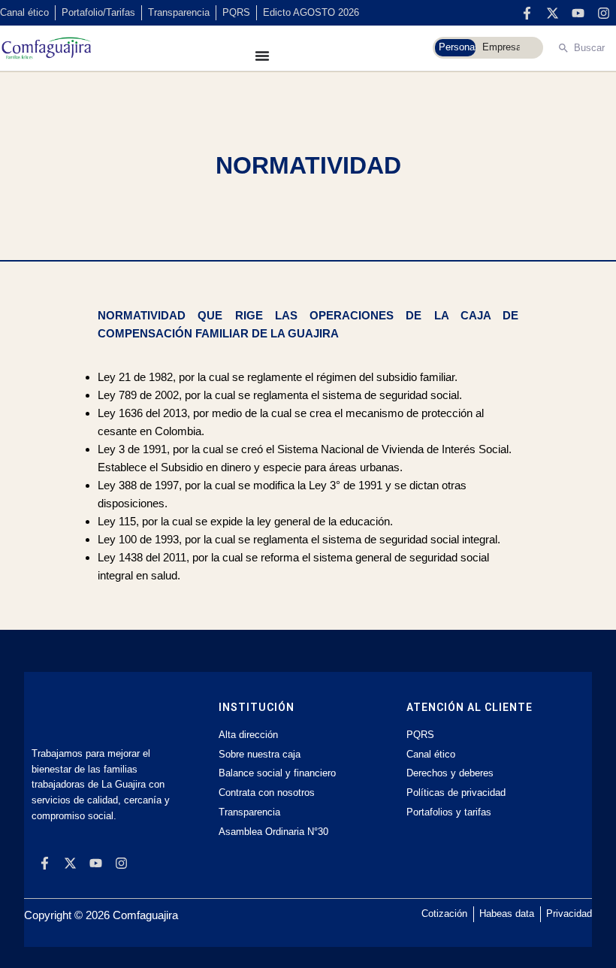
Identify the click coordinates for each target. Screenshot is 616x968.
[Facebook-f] (526, 13)
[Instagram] (603, 13)
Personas (457, 47)
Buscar (589, 47)
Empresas (501, 47)
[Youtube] (577, 13)
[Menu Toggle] (262, 55)
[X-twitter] (552, 13)
